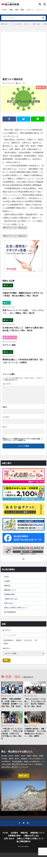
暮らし (27, 24)
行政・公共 (9, 285)
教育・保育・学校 (11, 337)
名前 (5, 407)
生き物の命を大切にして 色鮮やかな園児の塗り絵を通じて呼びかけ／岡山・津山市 (23, 329)
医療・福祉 (36, 24)
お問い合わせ (8, 603)
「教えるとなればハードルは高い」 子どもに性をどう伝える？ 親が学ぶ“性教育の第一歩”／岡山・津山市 (35, 702)
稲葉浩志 (18, 640)
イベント (39, 10)
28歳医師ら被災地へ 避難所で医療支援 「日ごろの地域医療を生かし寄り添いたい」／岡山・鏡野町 (35, 732)
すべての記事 (16, 24)
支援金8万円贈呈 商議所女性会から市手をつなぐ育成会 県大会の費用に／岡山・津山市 (23, 294)
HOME (4, 10)
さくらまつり (28, 640)
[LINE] (37, 119)
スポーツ (30, 10)
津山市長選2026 (8, 640)
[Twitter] (23, 119)
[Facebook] (9, 119)
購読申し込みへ (23, 775)
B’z (36, 640)
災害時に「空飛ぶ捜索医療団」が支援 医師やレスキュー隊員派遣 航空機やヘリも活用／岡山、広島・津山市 (11, 702)
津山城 (6, 643)
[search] (43, 18)
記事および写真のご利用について (15, 608)
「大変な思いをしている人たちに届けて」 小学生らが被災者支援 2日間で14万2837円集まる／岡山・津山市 (11, 734)
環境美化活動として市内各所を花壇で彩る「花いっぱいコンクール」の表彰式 (23, 360)
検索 (5, 660)
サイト (5, 427)
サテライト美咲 (9, 345)
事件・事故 (19, 10)
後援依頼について (10, 590)
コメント (6, 384)
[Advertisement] (23, 42)
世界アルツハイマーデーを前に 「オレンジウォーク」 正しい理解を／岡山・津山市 (23, 311)
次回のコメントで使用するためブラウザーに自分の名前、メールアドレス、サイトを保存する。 (23, 439)
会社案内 (7, 581)
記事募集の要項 (9, 594)
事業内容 (7, 585)
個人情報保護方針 (10, 612)
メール (6, 417)
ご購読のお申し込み (11, 599)
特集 (11, 10)
